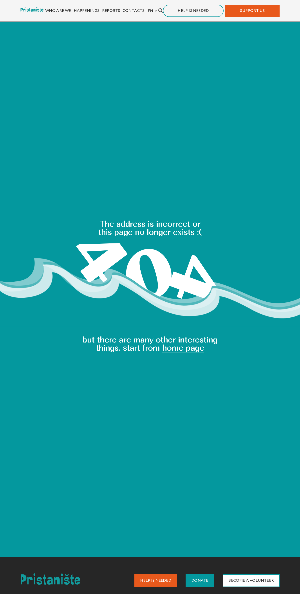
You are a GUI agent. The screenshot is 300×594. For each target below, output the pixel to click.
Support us (252, 11)
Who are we (58, 11)
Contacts (134, 11)
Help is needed (193, 11)
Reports (111, 11)
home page (183, 348)
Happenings (86, 11)
